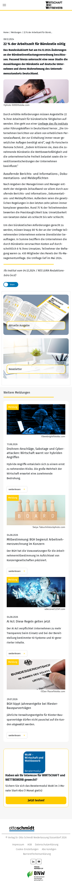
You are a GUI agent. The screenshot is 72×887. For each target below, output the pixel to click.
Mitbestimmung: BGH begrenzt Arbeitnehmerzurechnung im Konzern (36, 534)
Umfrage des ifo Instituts (53, 123)
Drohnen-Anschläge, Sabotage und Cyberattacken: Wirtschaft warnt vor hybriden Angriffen (36, 448)
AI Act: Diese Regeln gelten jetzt (36, 617)
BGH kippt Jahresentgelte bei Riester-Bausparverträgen (36, 699)
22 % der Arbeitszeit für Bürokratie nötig (34, 44)
